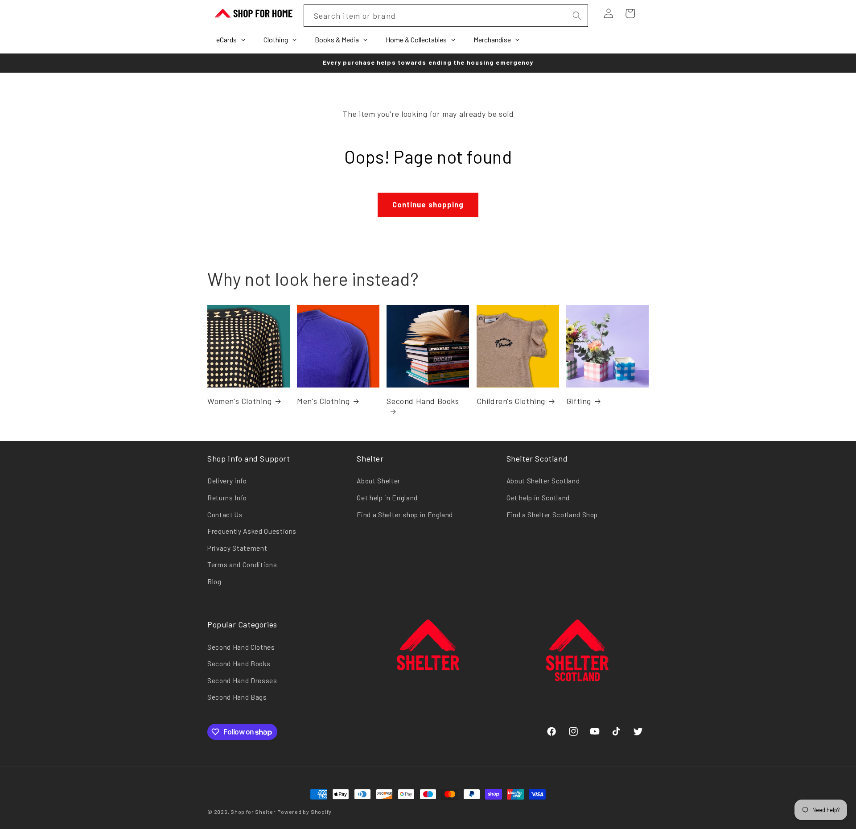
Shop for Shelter (253, 811)
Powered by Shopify (304, 811)
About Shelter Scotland (543, 481)
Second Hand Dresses (242, 680)
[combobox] (446, 15)
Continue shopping (428, 204)
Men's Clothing (323, 401)
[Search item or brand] (576, 15)
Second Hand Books (423, 401)
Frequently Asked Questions (251, 531)
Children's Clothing (511, 401)
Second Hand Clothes (241, 647)
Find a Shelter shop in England (405, 515)
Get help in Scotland (538, 498)
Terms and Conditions (242, 565)
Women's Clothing (239, 401)
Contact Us (225, 515)
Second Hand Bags (237, 697)
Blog (214, 581)
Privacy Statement (237, 548)
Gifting (578, 401)
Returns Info (227, 498)
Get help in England (387, 498)
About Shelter (378, 481)
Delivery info (227, 481)
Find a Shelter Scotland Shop (552, 515)
